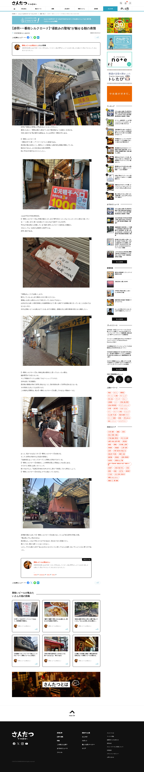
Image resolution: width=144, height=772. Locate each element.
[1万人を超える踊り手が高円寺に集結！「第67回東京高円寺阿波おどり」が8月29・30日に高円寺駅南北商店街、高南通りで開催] (119, 113)
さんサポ (84, 737)
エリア (84, 748)
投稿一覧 (42, 14)
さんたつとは (110, 733)
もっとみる (119, 262)
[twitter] (18, 743)
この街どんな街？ (62, 744)
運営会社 (109, 743)
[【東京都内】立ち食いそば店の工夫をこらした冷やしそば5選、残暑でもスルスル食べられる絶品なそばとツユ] (119, 131)
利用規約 (109, 750)
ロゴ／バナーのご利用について (115, 747)
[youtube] (26, 743)
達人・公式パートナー (88, 744)
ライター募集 (110, 736)
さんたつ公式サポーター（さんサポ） (27, 14)
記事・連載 (60, 737)
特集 (58, 740)
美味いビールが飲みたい (30, 45)
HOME (14, 14)
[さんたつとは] (56, 684)
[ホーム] (14, 8)
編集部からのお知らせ (113, 740)
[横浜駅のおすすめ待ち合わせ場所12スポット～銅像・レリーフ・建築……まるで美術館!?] (119, 168)
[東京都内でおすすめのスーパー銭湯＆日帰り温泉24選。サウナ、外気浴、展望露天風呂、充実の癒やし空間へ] (119, 150)
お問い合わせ (110, 757)
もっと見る (119, 369)
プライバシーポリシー (113, 753)
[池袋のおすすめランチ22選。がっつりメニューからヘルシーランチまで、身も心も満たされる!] (119, 187)
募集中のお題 (86, 733)
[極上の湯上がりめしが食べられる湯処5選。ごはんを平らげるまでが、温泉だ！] (119, 196)
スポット (84, 740)
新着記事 (59, 733)
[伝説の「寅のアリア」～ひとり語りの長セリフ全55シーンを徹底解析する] (119, 177)
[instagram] (22, 743)
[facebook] (14, 743)
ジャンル (59, 752)
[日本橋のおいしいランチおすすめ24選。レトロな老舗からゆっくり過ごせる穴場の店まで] (119, 141)
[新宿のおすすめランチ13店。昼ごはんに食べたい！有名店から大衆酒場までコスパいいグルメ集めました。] (119, 159)
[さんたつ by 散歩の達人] (24, 3)
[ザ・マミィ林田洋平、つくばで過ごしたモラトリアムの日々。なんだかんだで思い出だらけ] (119, 122)
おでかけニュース (62, 748)
